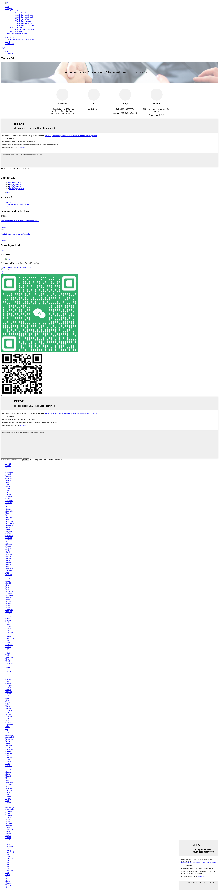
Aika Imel (4, 271)
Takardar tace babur (22, 19)
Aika (2, 250)
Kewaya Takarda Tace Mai (24, 29)
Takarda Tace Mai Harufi (24, 17)
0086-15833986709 (15, 182)
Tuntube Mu (9, 44)
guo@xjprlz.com (15, 187)
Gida (7, 7)
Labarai (8, 35)
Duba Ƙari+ (5, 227)
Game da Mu (10, 38)
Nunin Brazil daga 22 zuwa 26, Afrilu (15, 234)
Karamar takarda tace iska (24, 13)
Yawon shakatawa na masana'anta (22, 40)
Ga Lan (3, 273)
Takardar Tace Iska (17, 11)
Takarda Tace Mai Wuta (23, 23)
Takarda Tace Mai (16, 27)
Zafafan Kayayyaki (8, 267)
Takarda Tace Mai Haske (24, 15)
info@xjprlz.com (15, 185)
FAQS (7, 42)
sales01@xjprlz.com (16, 189)
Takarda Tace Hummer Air (24, 25)
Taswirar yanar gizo (23, 267)
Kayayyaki (9, 9)
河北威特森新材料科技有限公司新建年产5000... (20, 221)
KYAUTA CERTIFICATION (16, 33)
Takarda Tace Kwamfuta (23, 21)
